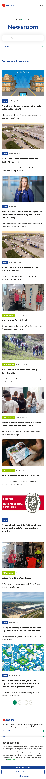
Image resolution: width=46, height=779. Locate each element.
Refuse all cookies (23, 772)
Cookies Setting (23, 776)
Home (18, 19)
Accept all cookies (23, 767)
